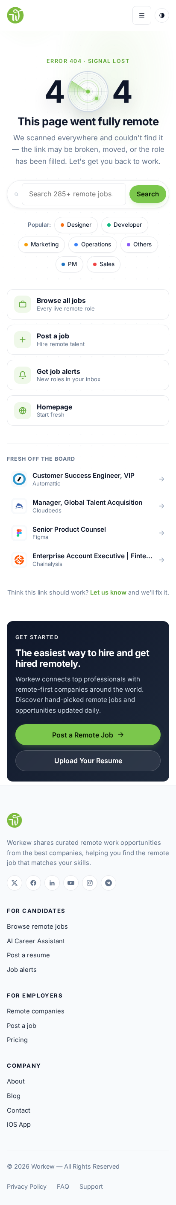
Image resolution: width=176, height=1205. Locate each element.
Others (142, 244)
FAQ (63, 1186)
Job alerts (22, 970)
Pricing (17, 1040)
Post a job (21, 1026)
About (16, 1081)
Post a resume (28, 955)
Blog (14, 1096)
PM (72, 264)
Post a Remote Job (82, 735)
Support (91, 1186)
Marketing (45, 244)
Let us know (108, 592)
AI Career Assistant (36, 941)
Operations (96, 244)
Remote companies (36, 1011)
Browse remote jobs (37, 926)
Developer (128, 224)
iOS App (19, 1124)
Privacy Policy (27, 1186)
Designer (79, 224)
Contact (18, 1110)
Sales (107, 264)
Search (148, 194)
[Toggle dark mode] (162, 15)
